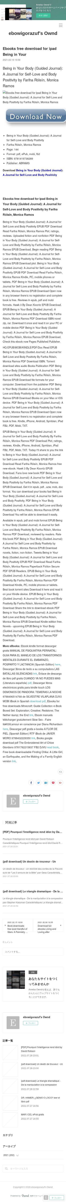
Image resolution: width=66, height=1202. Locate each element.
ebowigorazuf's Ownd (33, 33)
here (57, 664)
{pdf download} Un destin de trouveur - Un (29, 861)
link (35, 673)
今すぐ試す (43, 15)
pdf (30, 683)
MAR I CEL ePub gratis (32, 1114)
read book (53, 747)
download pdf (38, 701)
